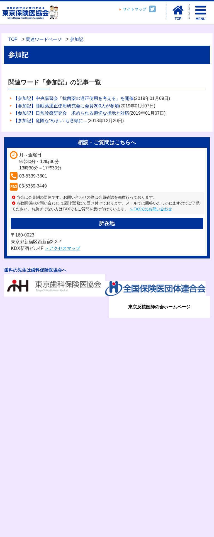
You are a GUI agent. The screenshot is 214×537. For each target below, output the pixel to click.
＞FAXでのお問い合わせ (151, 209)
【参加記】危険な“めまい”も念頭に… (50, 120)
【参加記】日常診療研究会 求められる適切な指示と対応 (71, 113)
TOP (13, 39)
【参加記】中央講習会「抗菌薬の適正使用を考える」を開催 (73, 98)
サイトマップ (134, 9)
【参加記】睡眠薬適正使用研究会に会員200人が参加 (66, 106)
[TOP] (178, 10)
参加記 (76, 39)
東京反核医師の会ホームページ (159, 306)
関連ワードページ (44, 39)
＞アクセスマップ (62, 248)
